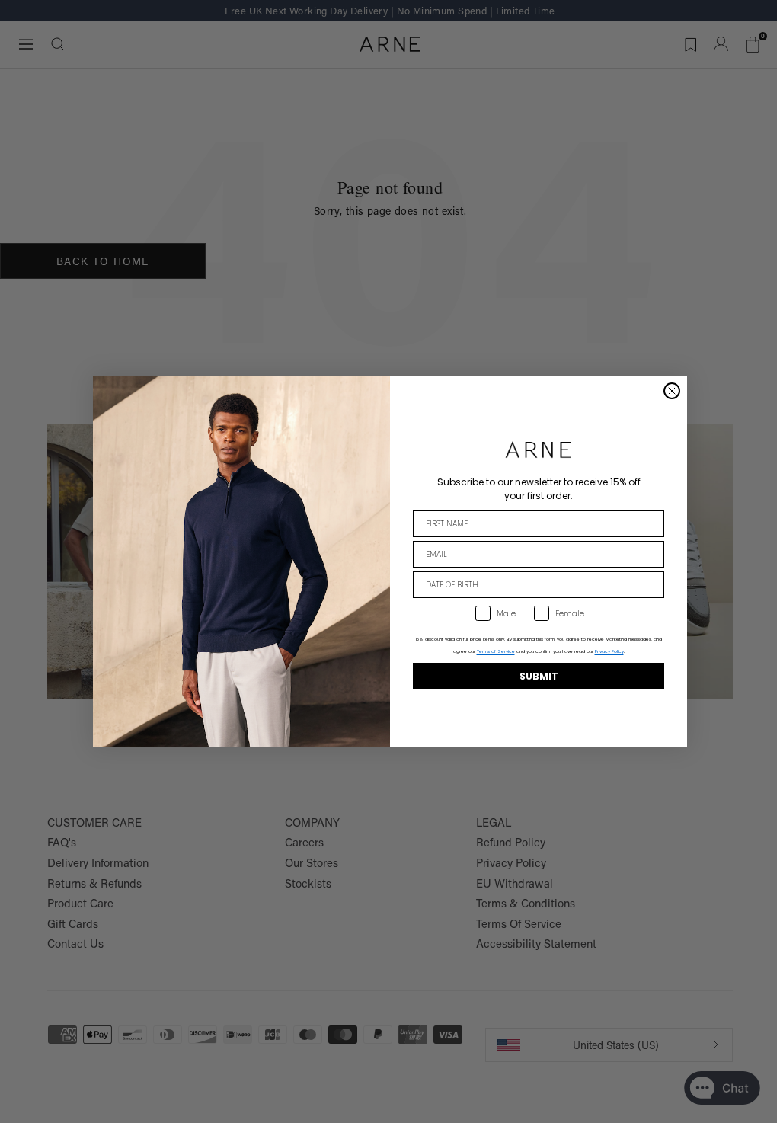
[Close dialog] (671, 390)
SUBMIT (538, 676)
